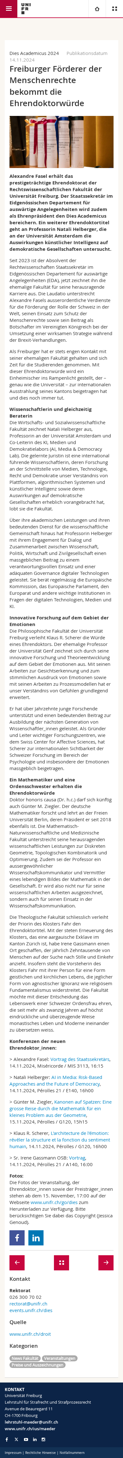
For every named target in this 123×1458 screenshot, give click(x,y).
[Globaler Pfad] (97, 8)
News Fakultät (25, 1358)
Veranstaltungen (59, 1358)
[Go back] (61, 1262)
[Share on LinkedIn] (36, 1237)
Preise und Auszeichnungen (37, 1365)
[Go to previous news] (17, 1262)
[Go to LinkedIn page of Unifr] (35, 1439)
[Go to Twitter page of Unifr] (16, 1439)
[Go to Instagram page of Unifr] (43, 1439)
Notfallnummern (72, 1453)
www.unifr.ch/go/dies (54, 1202)
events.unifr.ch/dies (30, 1310)
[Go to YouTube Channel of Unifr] (26, 1439)
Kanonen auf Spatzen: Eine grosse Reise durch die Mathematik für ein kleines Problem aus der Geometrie (60, 1108)
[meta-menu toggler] (114, 8)
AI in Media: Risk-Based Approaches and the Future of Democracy (55, 1080)
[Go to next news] (106, 1262)
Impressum (13, 1453)
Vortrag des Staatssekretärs (79, 1059)
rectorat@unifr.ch (28, 1303)
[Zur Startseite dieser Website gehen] (26, 8)
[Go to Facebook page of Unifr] (7, 1439)
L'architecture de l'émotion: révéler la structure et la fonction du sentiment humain (59, 1139)
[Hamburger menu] (8, 8)
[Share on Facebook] (17, 1237)
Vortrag (77, 1157)
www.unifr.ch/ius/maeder (30, 1428)
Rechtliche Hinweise (40, 1453)
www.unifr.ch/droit (30, 1334)
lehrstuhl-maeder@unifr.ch (31, 1422)
